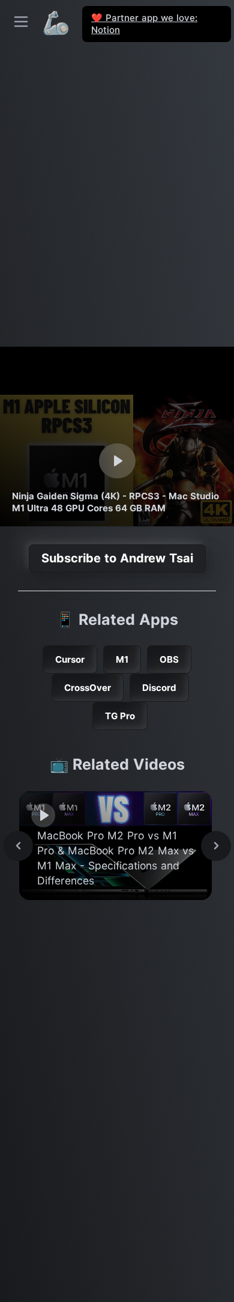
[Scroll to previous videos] (18, 846)
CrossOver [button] (87, 687)
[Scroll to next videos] (216, 846)
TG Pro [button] (120, 716)
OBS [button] (169, 659)
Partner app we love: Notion (144, 23)
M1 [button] (122, 659)
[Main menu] (21, 22)
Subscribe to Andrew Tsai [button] (117, 558)
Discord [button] (159, 687)
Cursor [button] (70, 659)
